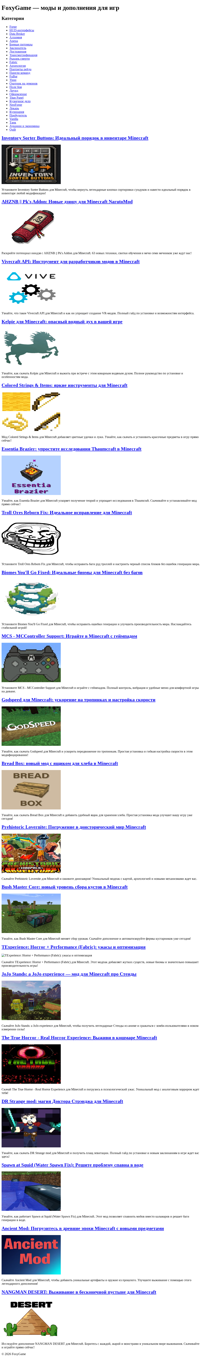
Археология (17, 65)
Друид (13, 90)
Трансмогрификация (23, 55)
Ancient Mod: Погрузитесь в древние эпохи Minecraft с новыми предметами (83, 1228)
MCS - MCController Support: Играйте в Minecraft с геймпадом (69, 636)
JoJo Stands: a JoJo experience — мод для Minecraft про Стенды (69, 974)
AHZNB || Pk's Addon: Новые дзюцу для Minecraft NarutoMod (67, 201)
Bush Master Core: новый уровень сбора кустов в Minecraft (65, 886)
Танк (12, 122)
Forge (13, 26)
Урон (12, 80)
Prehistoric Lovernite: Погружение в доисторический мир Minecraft (74, 827)
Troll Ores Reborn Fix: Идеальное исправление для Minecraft (67, 512)
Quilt (12, 129)
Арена (13, 41)
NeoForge (15, 104)
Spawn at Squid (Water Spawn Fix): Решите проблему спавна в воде (72, 1164)
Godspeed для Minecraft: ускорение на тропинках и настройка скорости (78, 699)
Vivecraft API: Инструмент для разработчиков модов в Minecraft (71, 261)
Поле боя (15, 87)
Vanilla (13, 119)
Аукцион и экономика (24, 126)
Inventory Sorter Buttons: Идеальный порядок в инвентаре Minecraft (75, 137)
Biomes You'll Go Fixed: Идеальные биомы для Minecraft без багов (72, 572)
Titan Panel (16, 97)
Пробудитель (18, 115)
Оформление (18, 94)
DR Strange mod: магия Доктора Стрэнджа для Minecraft (62, 1101)
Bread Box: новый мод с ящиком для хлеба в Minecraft (60, 763)
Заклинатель (17, 48)
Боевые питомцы (21, 44)
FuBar (13, 76)
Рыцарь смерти (19, 58)
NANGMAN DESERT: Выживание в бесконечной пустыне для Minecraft (79, 1292)
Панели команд (19, 72)
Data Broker (17, 33)
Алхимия (15, 37)
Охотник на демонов (23, 83)
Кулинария (16, 111)
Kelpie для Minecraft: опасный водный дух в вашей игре (62, 321)
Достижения (17, 51)
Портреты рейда (20, 69)
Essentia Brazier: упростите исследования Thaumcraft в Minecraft (71, 448)
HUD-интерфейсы (21, 30)
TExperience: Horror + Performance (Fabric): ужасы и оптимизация (74, 947)
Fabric (13, 62)
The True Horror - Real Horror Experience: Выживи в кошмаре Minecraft (79, 1037)
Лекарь (14, 108)
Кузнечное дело (20, 101)
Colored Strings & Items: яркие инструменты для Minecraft (64, 385)
